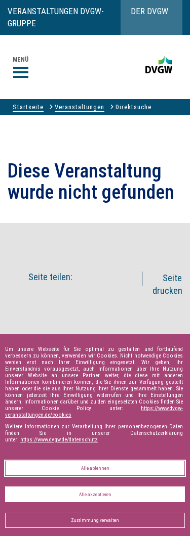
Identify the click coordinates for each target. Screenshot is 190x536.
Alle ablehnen (95, 468)
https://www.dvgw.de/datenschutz (59, 439)
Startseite (28, 107)
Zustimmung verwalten (95, 520)
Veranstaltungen (79, 107)
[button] (107, 241)
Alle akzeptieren (95, 494)
